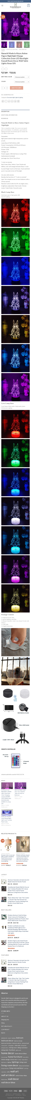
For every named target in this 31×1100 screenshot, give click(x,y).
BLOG (3, 1033)
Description (5, 111)
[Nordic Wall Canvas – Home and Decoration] (15, 6)
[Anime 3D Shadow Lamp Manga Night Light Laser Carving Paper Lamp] (7, 812)
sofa (8, 1072)
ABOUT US (4, 1016)
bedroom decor (7, 1041)
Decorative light (11, 97)
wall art (14, 1071)
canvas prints (4, 1045)
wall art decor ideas (21, 1075)
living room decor (9, 1065)
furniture (12, 1050)
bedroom (19, 1038)
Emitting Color (6, 76)
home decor (7, 1053)
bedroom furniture (6, 1043)
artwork (9, 1038)
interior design (5, 1059)
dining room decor (22, 1047)
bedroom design (18, 1041)
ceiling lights (11, 1045)
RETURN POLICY (6, 1026)
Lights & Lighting (12, 49)
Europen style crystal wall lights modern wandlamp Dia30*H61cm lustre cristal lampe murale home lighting (7, 858)
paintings (26, 1068)
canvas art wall (25, 1043)
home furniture (15, 1056)
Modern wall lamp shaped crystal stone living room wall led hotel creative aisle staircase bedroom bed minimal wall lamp (22, 858)
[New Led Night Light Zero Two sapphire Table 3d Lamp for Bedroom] (20, 785)
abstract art (4, 1038)
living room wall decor (16, 1068)
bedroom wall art (16, 1043)
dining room (13, 1047)
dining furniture (5, 1047)
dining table (4, 1050)
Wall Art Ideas (4, 1079)
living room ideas (5, 1068)
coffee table (17, 1045)
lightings (15, 1062)
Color (3, 81)
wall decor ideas (8, 1082)
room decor (3, 1071)
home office (26, 1057)
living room (23, 1062)
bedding (13, 1038)
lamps (19, 1059)
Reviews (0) (4, 118)
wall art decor (8, 1075)
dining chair (23, 1045)
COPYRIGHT (5, 1029)
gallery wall (18, 1050)
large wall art (25, 1059)
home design (4, 1057)
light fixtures (4, 1062)
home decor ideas (21, 1053)
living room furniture (24, 1065)
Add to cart (16, 88)
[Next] (27, 26)
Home (3, 49)
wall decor (13, 1078)
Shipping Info (5, 1019)
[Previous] (4, 26)
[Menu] (2, 5)
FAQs (3, 1023)
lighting (9, 1062)
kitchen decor (14, 1059)
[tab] (15, 111)
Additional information (9, 115)
